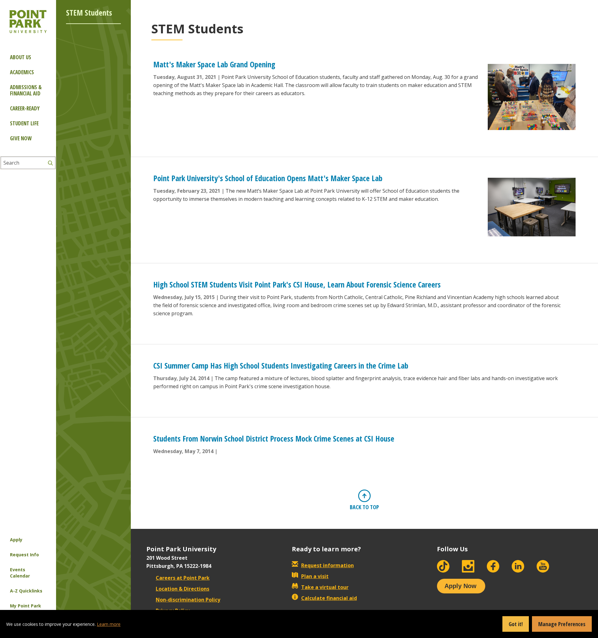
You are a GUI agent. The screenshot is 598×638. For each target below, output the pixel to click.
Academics (22, 72)
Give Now (20, 138)
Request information (327, 565)
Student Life (24, 123)
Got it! (516, 624)
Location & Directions (182, 588)
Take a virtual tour (325, 587)
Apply (16, 540)
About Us (20, 57)
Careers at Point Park (183, 577)
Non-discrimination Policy (188, 599)
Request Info (24, 555)
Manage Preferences (562, 624)
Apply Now (460, 585)
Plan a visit (315, 576)
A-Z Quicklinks (26, 591)
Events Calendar (20, 573)
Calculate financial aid (329, 598)
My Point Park (25, 606)
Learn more (109, 624)
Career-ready (25, 108)
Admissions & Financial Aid (26, 90)
